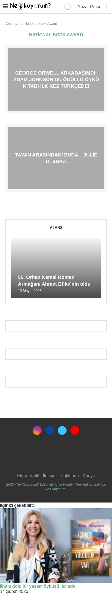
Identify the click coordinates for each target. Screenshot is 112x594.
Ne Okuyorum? (56, 489)
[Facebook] (49, 430)
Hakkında (69, 475)
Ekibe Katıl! (28, 475)
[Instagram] (37, 430)
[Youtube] (74, 430)
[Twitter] (62, 430)
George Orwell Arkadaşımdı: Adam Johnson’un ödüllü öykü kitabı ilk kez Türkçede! (56, 79)
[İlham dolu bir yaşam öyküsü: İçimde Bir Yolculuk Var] (56, 545)
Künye (89, 475)
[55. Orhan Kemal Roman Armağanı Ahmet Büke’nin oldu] (56, 268)
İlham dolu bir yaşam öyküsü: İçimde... (39, 586)
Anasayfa (12, 24)
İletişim (50, 475)
